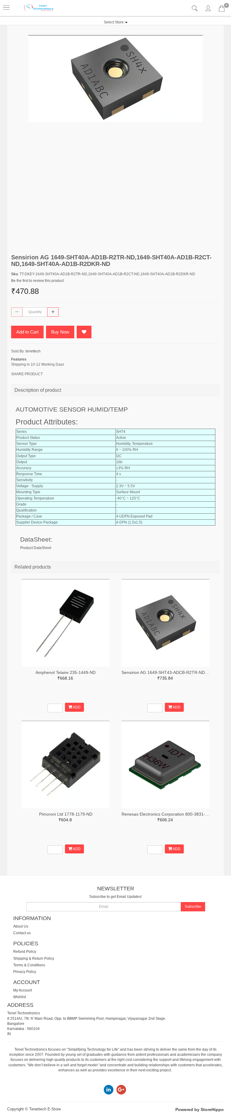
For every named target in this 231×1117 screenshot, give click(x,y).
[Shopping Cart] (221, 10)
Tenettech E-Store (45, 1109)
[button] (116, 22)
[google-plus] (121, 1090)
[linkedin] (108, 1090)
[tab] (195, 8)
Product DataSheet (35, 548)
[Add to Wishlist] (84, 332)
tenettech (33, 351)
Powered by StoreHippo (199, 1109)
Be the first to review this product (37, 281)
